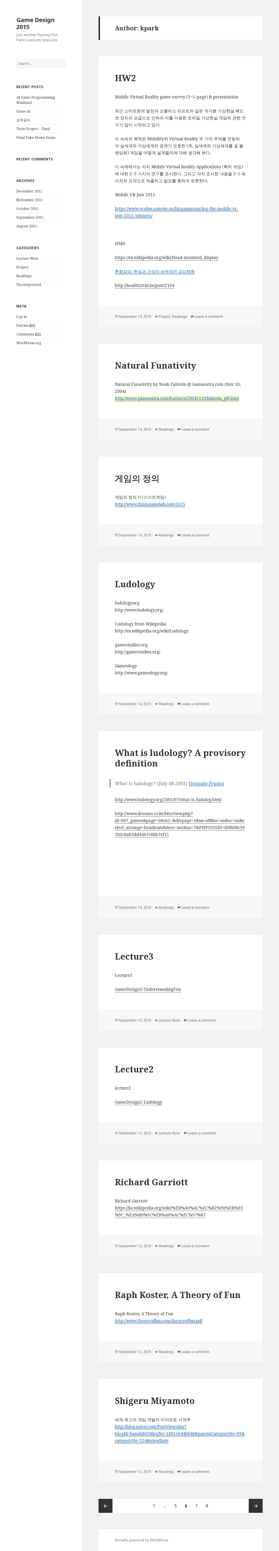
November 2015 (29, 200)
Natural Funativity (155, 365)
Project (22, 267)
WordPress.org (28, 342)
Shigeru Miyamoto (155, 1400)
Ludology (135, 584)
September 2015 (30, 217)
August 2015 (26, 226)
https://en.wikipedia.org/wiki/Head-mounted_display (166, 257)
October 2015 (27, 208)
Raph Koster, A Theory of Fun (178, 1294)
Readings (24, 275)
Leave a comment (208, 316)
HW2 (125, 78)
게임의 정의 (137, 478)
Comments (28, 334)
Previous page (105, 1506)
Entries (25, 325)
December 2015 (29, 191)
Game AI (23, 111)
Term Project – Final (33, 128)
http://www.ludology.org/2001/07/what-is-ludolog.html (168, 799)
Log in (21, 316)
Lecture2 (134, 1069)
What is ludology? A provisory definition (180, 758)
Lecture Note (27, 258)
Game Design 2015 (35, 23)
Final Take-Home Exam (35, 137)
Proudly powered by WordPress (141, 1540)
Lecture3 (134, 956)
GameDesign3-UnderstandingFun (148, 989)
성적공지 (23, 120)
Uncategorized (28, 284)
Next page (256, 1506)
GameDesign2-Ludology (138, 1102)
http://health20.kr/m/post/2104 (144, 285)
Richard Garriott (151, 1182)
